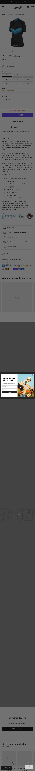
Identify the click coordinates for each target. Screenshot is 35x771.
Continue (9, 392)
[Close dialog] (33, 375)
